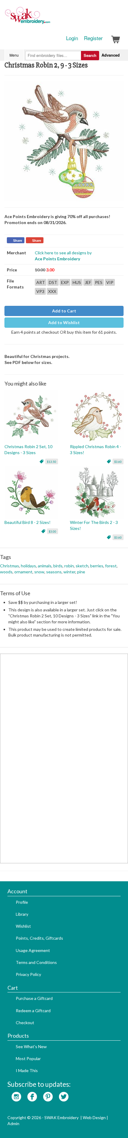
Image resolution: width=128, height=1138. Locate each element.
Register (93, 38)
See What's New (31, 1046)
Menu (14, 55)
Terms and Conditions (36, 962)
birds (58, 565)
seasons (54, 571)
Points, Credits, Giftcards (39, 938)
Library (22, 914)
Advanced (111, 55)
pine (81, 571)
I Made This (27, 1070)
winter (69, 571)
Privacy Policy (28, 974)
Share (17, 240)
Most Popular (28, 1058)
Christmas (9, 565)
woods (6, 571)
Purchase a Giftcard (34, 998)
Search (90, 55)
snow (39, 571)
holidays (28, 565)
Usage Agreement (33, 950)
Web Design (94, 1117)
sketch (82, 565)
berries (96, 565)
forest (111, 565)
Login (72, 38)
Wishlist (23, 926)
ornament (23, 571)
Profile (22, 902)
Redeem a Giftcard (33, 1010)
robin (69, 565)
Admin (13, 1123)
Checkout (25, 1022)
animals (44, 565)
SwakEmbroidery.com (49, 18)
